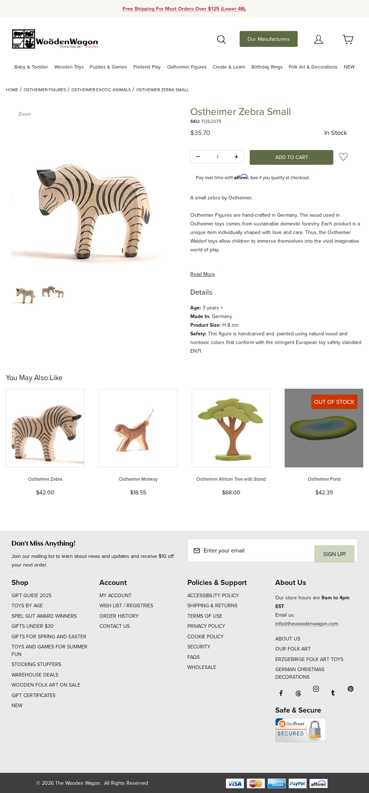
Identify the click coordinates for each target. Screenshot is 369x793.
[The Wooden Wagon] (55, 38)
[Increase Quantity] (236, 156)
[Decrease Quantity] (198, 156)
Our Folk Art (293, 648)
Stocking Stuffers (36, 664)
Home (12, 90)
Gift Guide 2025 (32, 595)
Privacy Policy (206, 626)
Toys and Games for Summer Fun (50, 650)
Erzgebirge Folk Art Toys (309, 659)
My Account (115, 595)
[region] (92, 291)
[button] (25, 292)
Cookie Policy (205, 636)
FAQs (193, 657)
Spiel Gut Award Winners (44, 616)
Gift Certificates (33, 695)
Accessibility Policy (213, 595)
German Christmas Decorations (299, 673)
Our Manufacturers (269, 39)
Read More (202, 274)
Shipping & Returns (212, 605)
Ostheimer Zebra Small (162, 90)
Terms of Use (204, 616)
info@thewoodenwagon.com (306, 623)
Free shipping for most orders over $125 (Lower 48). (184, 8)
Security (198, 646)
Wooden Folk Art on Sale (46, 684)
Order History (119, 616)
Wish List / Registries (126, 605)
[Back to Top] (347, 747)
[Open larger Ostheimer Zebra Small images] (92, 188)
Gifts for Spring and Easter (49, 636)
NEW (17, 705)
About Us (287, 638)
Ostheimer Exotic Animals (101, 90)
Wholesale (201, 667)
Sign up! (334, 554)
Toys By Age (27, 605)
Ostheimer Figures (45, 90)
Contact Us (114, 626)
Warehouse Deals (35, 674)
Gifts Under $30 (33, 626)
